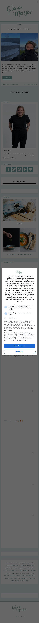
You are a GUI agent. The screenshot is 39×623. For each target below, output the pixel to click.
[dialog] (19, 311)
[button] (19, 318)
